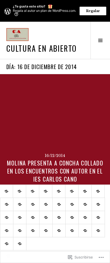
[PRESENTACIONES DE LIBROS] (85, 230)
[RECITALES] (98, 230)
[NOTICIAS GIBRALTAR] (32, 217)
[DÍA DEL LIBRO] (72, 230)
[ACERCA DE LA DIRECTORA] (32, 191)
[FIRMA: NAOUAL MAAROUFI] (85, 217)
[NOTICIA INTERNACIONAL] (59, 217)
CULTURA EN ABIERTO (41, 48)
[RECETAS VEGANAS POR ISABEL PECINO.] (19, 243)
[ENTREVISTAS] (84, 191)
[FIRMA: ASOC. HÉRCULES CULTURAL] (6, 230)
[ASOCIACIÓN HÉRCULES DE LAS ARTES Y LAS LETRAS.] (46, 204)
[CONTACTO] (45, 191)
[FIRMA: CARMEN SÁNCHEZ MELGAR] (19, 230)
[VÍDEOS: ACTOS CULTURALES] (6, 204)
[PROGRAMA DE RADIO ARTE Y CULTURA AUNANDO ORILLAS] (19, 204)
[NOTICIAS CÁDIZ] (98, 204)
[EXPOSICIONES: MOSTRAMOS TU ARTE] (32, 230)
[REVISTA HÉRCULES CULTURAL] (59, 204)
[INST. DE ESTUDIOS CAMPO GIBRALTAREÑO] (46, 230)
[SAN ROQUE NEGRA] (6, 243)
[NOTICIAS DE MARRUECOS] (19, 217)
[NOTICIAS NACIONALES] (46, 217)
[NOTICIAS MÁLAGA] (6, 217)
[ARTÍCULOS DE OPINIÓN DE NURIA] (58, 191)
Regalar (93, 11)
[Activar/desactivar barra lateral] (100, 40)
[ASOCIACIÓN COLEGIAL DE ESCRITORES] (72, 204)
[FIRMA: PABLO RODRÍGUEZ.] (98, 217)
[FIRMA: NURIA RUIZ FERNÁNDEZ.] (72, 217)
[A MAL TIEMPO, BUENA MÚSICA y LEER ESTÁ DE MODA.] (32, 204)
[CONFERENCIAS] (59, 230)
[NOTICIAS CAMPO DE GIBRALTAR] (85, 204)
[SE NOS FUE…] (71, 191)
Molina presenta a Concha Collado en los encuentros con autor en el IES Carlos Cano (55, 171)
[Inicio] (6, 191)
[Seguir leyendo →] (55, 129)
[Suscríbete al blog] (19, 191)
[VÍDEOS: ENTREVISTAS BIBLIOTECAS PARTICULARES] (98, 191)
